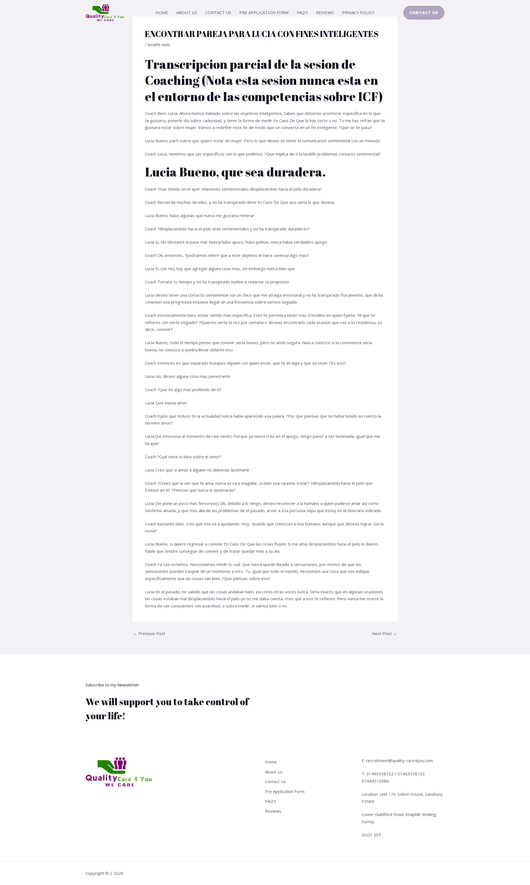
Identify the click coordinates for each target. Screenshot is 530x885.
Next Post (384, 633)
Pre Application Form (263, 12)
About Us (186, 12)
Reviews (325, 12)
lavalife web (159, 44)
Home (161, 12)
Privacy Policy (358, 12)
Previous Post (149, 633)
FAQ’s (302, 12)
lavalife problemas (320, 154)
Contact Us (218, 12)
